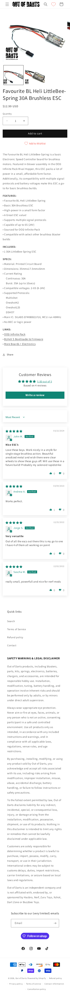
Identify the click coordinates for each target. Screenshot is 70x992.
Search (11, 621)
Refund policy (15, 637)
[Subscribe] (55, 923)
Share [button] (10, 354)
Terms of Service (16, 629)
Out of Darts (21, 978)
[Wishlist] (53, 4)
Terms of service (33, 984)
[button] (7, 4)
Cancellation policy (36, 989)
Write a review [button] (34, 395)
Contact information (54, 984)
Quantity (7, 113)
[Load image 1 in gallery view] (13, 75)
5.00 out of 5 (44, 381)
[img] (14, 431)
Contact (11, 645)
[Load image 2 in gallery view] (35, 75)
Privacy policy (16, 984)
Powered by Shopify (36, 978)
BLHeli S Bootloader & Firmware (23, 339)
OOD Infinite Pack (14, 334)
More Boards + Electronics (20, 344)
